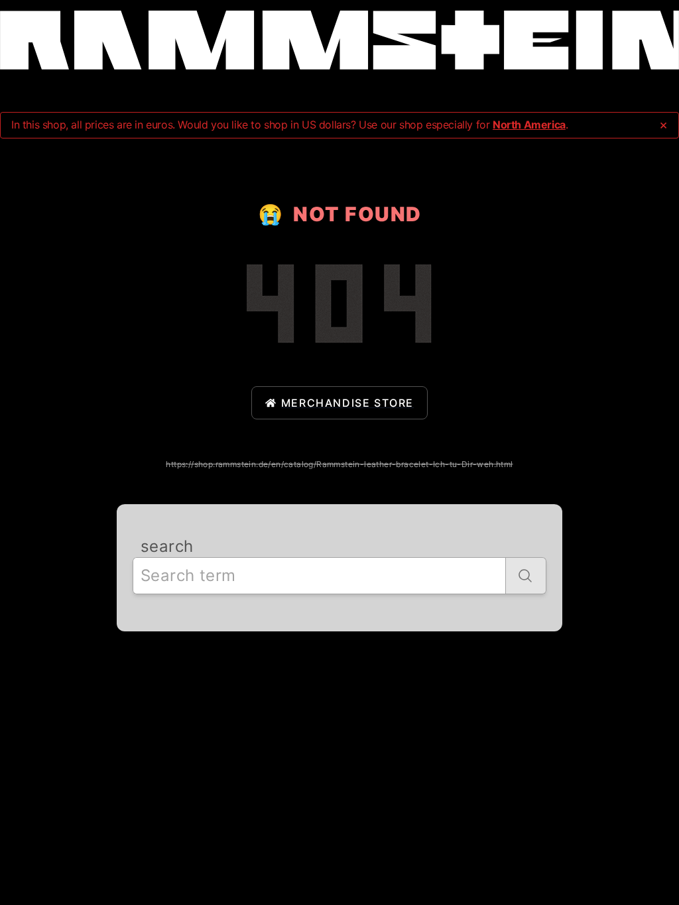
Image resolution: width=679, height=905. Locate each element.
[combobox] (319, 575)
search (167, 546)
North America (529, 124)
